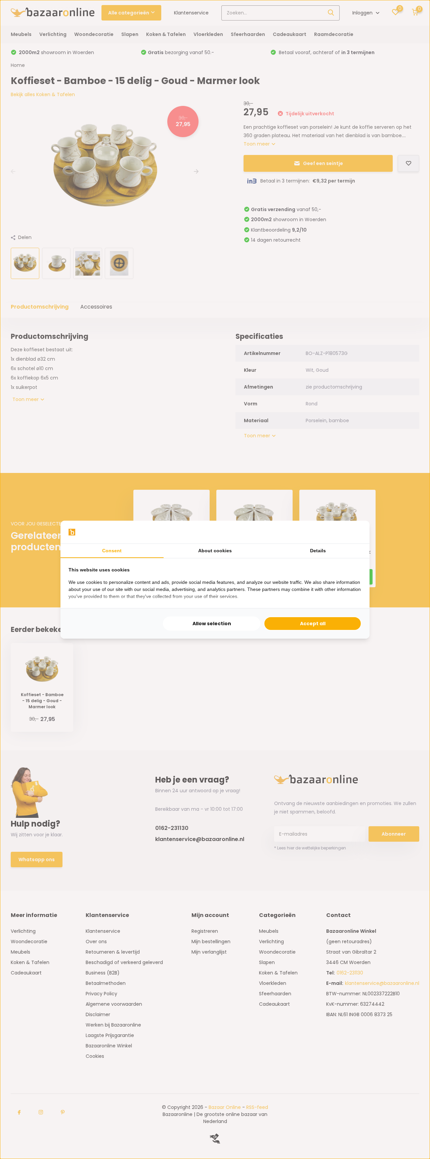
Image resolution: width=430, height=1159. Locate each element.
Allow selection (211, 623)
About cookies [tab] (215, 550)
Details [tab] (318, 550)
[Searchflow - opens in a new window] (353, 532)
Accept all (313, 623)
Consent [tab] (112, 550)
